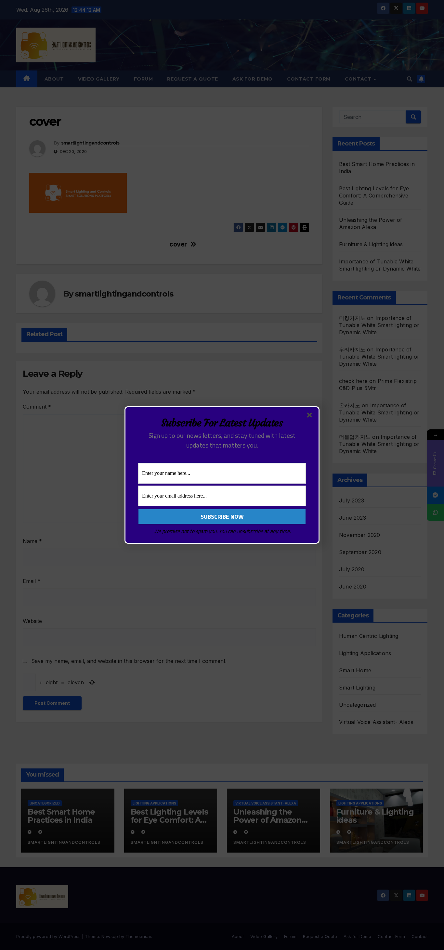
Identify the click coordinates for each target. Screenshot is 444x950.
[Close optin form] (311, 416)
